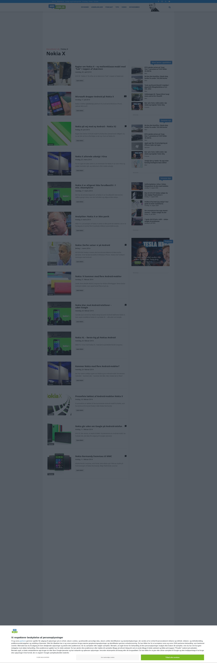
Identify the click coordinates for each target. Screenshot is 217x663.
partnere (23, 641)
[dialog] (108, 644)
